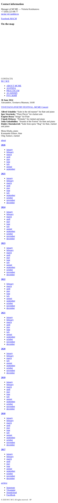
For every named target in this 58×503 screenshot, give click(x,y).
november (10, 200)
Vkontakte (10, 490)
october (9, 198)
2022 (3, 279)
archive (4, 483)
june (8, 162)
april (8, 157)
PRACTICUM (12, 90)
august (9, 167)
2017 (3, 449)
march (9, 154)
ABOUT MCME (13, 86)
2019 (3, 377)
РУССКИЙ (11, 95)
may (8, 159)
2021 (3, 313)
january (9, 149)
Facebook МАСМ (9, 18)
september (10, 169)
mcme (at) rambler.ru (10, 14)
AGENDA (11, 88)
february (10, 152)
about (3, 140)
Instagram (10, 487)
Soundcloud (11, 492)
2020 (3, 349)
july (8, 164)
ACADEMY (12, 93)
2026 (3, 145)
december (10, 202)
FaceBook (10, 495)
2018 (3, 413)
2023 (3, 243)
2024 (3, 207)
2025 (3, 174)
